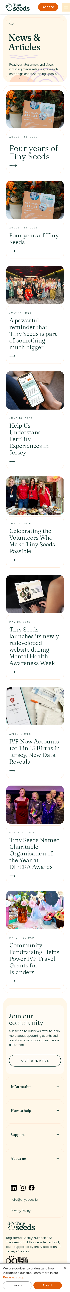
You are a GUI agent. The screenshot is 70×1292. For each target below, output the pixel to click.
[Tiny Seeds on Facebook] (32, 1188)
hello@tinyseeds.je (24, 1199)
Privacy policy (13, 1277)
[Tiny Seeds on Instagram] (23, 1188)
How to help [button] (21, 1110)
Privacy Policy (21, 1211)
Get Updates (35, 1060)
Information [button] (21, 1086)
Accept (48, 1285)
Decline (17, 1285)
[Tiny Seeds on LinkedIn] (14, 1188)
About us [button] (18, 1158)
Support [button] (17, 1134)
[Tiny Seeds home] (17, 7)
